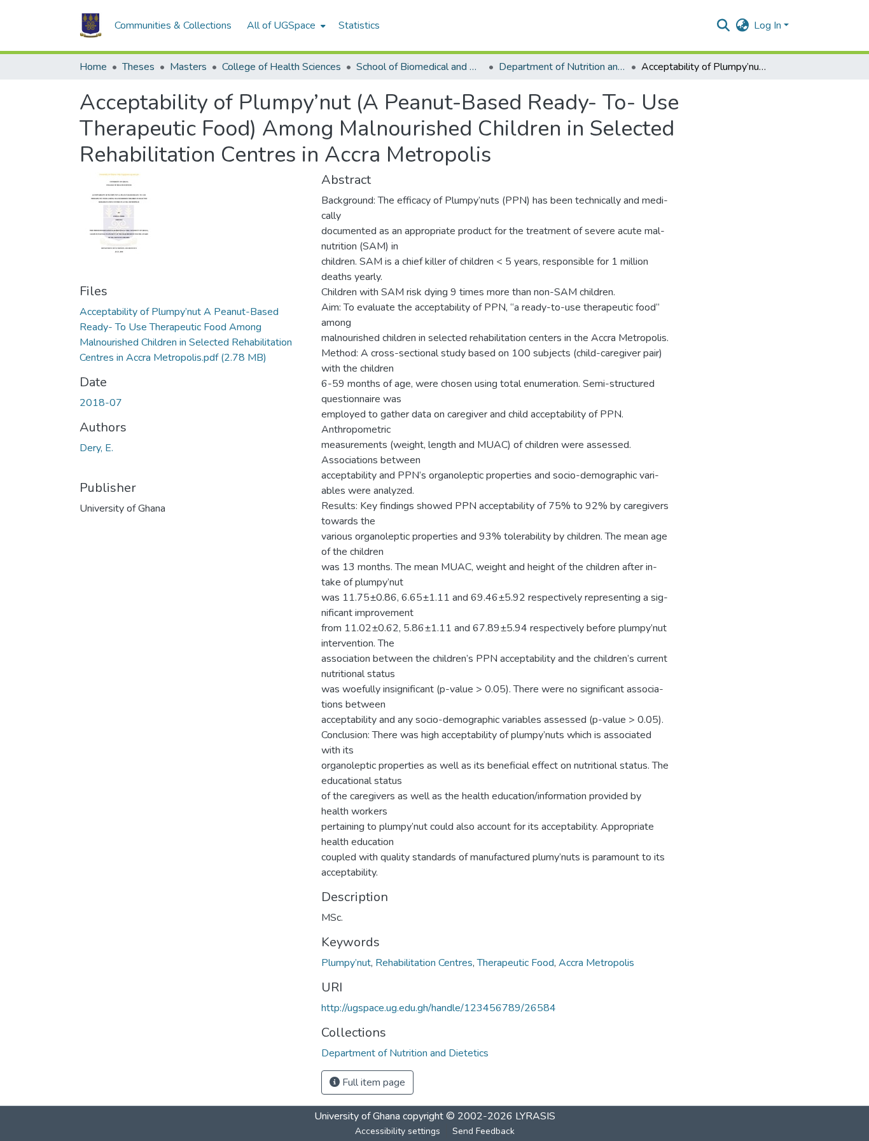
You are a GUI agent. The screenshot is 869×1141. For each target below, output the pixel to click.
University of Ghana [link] (357, 1116)
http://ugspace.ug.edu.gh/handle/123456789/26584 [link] (438, 1008)
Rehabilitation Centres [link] (424, 963)
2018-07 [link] (101, 403)
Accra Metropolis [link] (596, 963)
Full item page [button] (372, 1082)
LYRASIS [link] (535, 1116)
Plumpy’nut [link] (346, 963)
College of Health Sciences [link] (281, 67)
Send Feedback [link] (483, 1131)
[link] (193, 334)
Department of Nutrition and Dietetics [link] (562, 67)
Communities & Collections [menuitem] (173, 25)
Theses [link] (138, 67)
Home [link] (93, 67)
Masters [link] (188, 67)
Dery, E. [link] (96, 448)
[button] (91, 25)
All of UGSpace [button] (281, 25)
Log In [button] (769, 25)
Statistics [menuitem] (359, 25)
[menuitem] (285, 25)
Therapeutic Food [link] (515, 963)
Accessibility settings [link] (397, 1131)
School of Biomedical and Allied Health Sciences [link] (419, 67)
